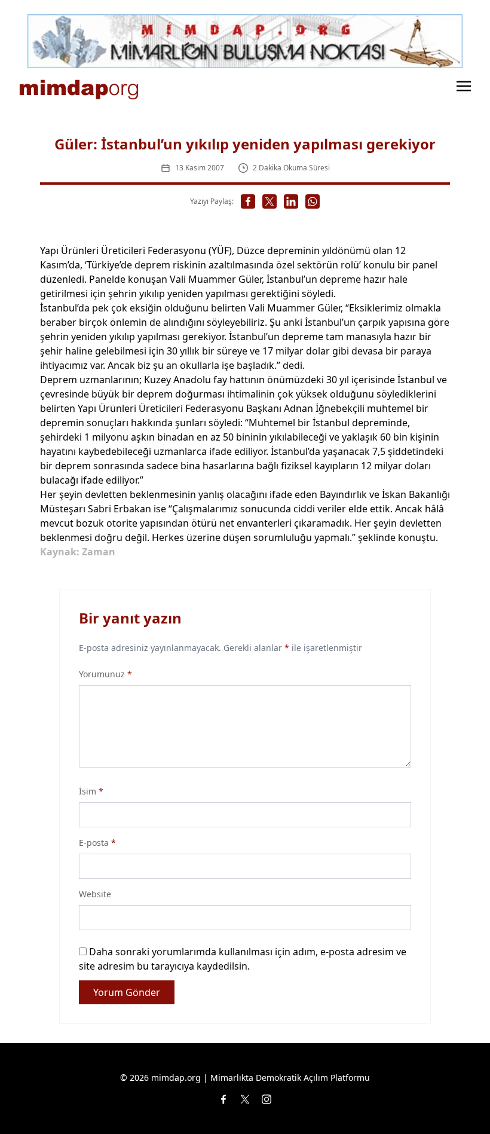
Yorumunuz (105, 674)
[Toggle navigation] (464, 84)
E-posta (97, 842)
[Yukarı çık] (456, 1100)
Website (95, 894)
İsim (91, 791)
